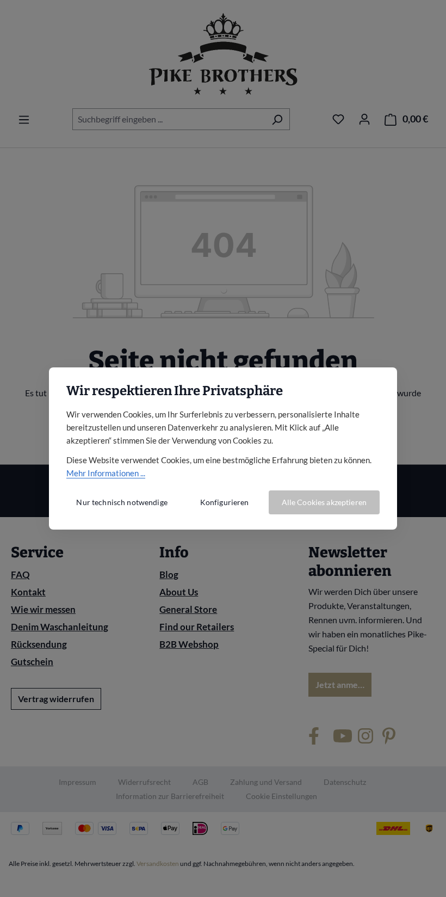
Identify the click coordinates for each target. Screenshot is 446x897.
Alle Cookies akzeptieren (324, 502)
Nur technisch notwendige (121, 502)
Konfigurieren (224, 502)
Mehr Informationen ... (105, 473)
